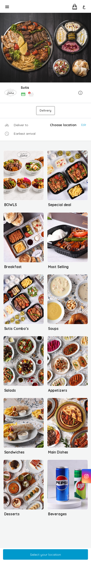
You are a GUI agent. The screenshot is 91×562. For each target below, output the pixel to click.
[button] (45, 93)
